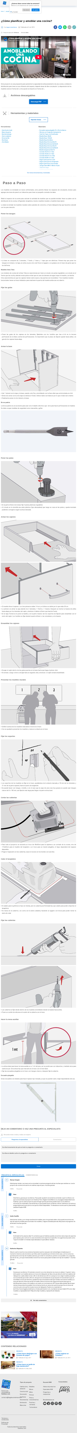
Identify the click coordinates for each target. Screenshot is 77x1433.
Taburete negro (44, 167)
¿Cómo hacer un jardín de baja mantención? (25, 1365)
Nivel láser (5, 140)
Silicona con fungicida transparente (50, 132)
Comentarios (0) (32, 1175)
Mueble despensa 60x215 (47, 150)
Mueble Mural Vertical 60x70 (47, 142)
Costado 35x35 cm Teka (46, 154)
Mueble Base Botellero (46, 140)
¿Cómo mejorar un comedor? (62, 1354)
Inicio (2, 11)
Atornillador (5, 142)
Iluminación (23, 1402)
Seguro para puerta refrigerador (49, 161)
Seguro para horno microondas (48, 163)
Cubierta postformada (46, 169)
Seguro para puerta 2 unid (47, 159)
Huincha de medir (7, 130)
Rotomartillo (5, 138)
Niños (31, 1392)
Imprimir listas (36, 120)
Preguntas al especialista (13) (12, 1175)
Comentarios (57, 1139)
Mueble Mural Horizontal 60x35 (48, 144)
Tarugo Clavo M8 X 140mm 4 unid (49, 165)
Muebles (31, 1386)
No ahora (26, 10)
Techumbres (33, 1407)
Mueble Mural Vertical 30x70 (47, 146)
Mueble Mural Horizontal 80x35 (48, 148)
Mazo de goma (6, 132)
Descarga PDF (36, 102)
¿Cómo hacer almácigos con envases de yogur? (26, 1354)
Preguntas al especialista (20, 1139)
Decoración (23, 1394)
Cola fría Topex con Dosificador (48, 134)
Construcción (24, 1391)
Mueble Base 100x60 (45, 138)
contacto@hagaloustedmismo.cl (11, 1397)
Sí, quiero (35, 10)
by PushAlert (15, 12)
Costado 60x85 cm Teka (46, 157)
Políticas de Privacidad (4, 1423)
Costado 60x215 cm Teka (47, 155)
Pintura (31, 1395)
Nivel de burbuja (6, 134)
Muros (31, 1389)
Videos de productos (49, 1386)
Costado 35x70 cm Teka (46, 152)
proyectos (8, 11)
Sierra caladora (6, 136)
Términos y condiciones (5, 1418)
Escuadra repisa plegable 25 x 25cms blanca (52, 130)
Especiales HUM (48, 1389)
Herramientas (24, 1399)
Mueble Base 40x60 (45, 136)
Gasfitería (23, 1397)
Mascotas (23, 1405)
